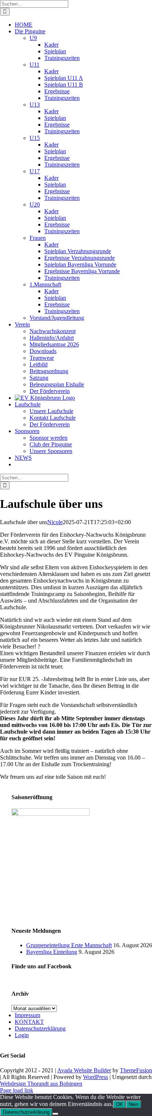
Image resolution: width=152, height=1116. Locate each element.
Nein (133, 1104)
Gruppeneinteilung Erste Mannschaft (69, 945)
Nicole (55, 522)
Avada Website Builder (84, 1070)
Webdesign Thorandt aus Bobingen (41, 1083)
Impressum (27, 1015)
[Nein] (55, 1114)
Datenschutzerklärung (40, 1028)
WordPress (95, 1077)
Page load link (16, 1090)
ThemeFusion (136, 1070)
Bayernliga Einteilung (51, 952)
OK (119, 1104)
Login (22, 1035)
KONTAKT (29, 1022)
